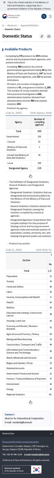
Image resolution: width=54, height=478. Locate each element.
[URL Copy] (42, 36)
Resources (12, 26)
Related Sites (7, 433)
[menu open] (49, 16)
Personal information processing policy (20, 442)
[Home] (3, 25)
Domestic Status (12, 29)
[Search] (44, 16)
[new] (21, 469)
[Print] (49, 36)
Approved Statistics (30, 26)
